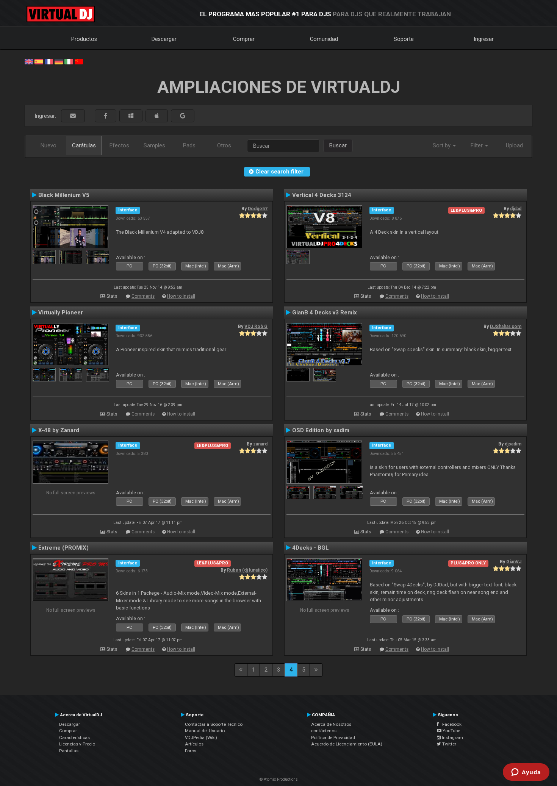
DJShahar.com (505, 326)
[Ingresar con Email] (73, 116)
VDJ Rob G (256, 326)
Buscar (338, 145)
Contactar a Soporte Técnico (214, 724)
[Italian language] (68, 61)
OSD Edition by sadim (320, 430)
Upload (514, 145)
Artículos (194, 744)
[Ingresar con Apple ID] (157, 116)
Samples (154, 145)
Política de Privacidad (333, 737)
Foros (190, 750)
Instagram (452, 737)
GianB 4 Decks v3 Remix (324, 312)
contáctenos (323, 730)
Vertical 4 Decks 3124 (321, 195)
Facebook (450, 724)
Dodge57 (258, 208)
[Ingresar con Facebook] (105, 116)
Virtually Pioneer (60, 312)
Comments (143, 296)
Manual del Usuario (205, 730)
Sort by (442, 145)
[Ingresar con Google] (182, 116)
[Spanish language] (38, 61)
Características (74, 737)
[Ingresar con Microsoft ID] (130, 116)
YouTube (450, 730)
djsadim (513, 444)
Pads (189, 145)
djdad (515, 208)
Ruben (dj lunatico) (247, 570)
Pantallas (68, 750)
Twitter (448, 744)
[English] (29, 61)
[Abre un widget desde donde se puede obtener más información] (526, 772)
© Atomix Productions (279, 779)
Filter (477, 145)
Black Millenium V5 (63, 195)
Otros (224, 145)
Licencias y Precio (77, 744)
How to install (181, 296)
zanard (260, 444)
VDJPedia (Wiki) (201, 737)
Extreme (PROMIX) (63, 547)
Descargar (164, 39)
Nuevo (48, 145)
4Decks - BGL (310, 547)
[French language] (49, 61)
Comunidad (324, 39)
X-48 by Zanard (58, 430)
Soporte (404, 39)
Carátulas (84, 145)
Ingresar (484, 39)
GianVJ (513, 561)
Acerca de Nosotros (331, 724)
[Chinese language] (79, 61)
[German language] (59, 61)
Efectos (119, 145)
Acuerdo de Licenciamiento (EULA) (346, 744)
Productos (84, 39)
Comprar (244, 39)
